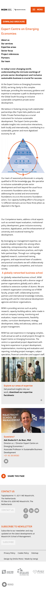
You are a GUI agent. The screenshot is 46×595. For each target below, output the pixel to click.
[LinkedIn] (31, 510)
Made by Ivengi (31, 559)
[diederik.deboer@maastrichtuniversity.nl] (6, 461)
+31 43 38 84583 (11, 455)
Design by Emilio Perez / (14, 559)
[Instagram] (25, 516)
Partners (5, 58)
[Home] (13, 9)
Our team (5, 61)
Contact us (8, 510)
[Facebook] (25, 510)
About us (5, 40)
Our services (7, 44)
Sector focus (7, 51)
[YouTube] (36, 510)
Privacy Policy (9, 553)
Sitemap (34, 553)
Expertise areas (8, 47)
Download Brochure (14, 22)
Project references (10, 54)
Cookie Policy (23, 553)
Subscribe (8, 542)
